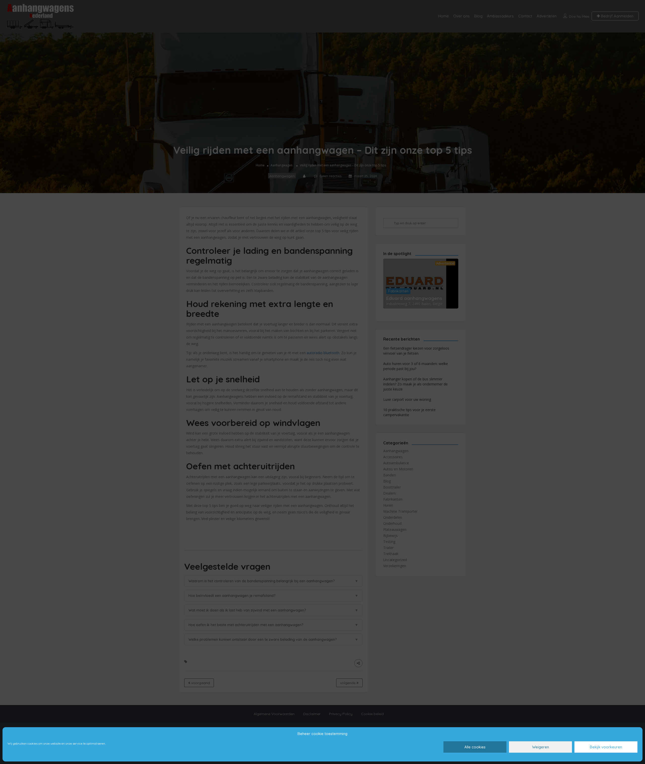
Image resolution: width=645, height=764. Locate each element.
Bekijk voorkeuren (606, 747)
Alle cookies (475, 747)
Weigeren (540, 747)
